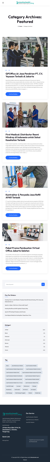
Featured (7, 336)
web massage (9, 393)
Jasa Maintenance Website (17, 365)
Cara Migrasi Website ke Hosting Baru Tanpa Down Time (18, 315)
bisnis (7, 365)
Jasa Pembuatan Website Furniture (33, 369)
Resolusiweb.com (35, 457)
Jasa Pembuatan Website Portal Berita (14, 376)
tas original (33, 389)
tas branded (17, 389)
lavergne (19, 386)
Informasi (7, 340)
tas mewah (25, 389)
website (30, 393)
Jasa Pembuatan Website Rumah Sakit (14, 379)
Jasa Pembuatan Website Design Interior (14, 369)
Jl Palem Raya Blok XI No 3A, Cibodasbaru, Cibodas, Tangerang (11, 429)
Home (20, 26)
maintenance (26, 386)
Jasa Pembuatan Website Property (32, 376)
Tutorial (7, 346)
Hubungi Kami (5, 440)
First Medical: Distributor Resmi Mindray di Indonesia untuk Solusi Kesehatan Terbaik (23, 137)
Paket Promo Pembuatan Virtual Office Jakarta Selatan (23, 249)
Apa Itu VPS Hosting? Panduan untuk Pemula (15, 312)
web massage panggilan (20, 393)
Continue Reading (13, 94)
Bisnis (6, 333)
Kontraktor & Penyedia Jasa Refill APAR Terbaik (23, 196)
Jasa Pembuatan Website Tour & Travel (14, 382)
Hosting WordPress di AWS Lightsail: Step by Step (16, 308)
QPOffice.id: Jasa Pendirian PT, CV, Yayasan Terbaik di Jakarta (24, 75)
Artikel (6, 329)
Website (25, 459)
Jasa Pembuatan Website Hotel (12, 372)
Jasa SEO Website (30, 422)
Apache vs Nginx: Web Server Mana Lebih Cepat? (16, 305)
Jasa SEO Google (9, 386)
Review (6, 343)
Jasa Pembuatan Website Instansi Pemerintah (31, 372)
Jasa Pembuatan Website (31, 365)
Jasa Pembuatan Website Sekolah (32, 379)
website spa (37, 393)
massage (34, 386)
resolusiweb (8, 389)
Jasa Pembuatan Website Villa (32, 382)
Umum (6, 350)
